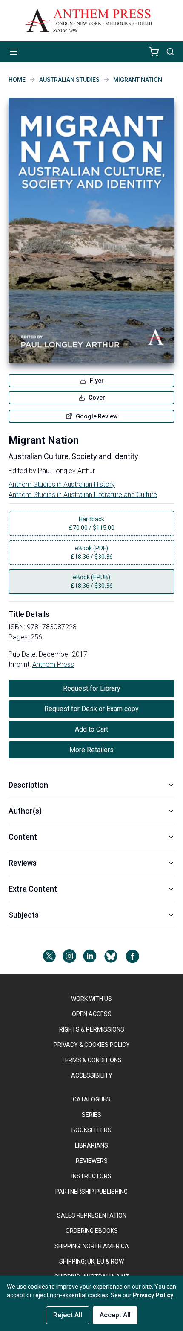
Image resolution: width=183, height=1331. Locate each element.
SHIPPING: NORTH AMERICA (91, 1246)
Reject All (67, 1315)
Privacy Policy (153, 1295)
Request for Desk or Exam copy (91, 709)
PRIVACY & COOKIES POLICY (92, 1044)
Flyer (97, 380)
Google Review (96, 416)
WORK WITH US (91, 998)
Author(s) (25, 810)
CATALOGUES (91, 1099)
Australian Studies (69, 79)
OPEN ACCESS (92, 1014)
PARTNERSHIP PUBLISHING (91, 1191)
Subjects (24, 914)
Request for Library (91, 688)
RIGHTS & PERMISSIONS (91, 1029)
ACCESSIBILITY (91, 1075)
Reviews (23, 862)
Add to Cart (91, 729)
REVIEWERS (92, 1160)
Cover (97, 397)
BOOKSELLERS (91, 1130)
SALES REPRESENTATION (91, 1215)
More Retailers (91, 750)
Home (17, 79)
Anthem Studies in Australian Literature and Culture (83, 495)
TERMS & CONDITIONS (91, 1060)
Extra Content (33, 888)
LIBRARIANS (91, 1145)
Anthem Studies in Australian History (62, 484)
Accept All (115, 1315)
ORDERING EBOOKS (92, 1230)
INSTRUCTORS (91, 1176)
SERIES (91, 1114)
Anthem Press (53, 664)
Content (23, 836)
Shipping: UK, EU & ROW (91, 1261)
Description (28, 784)
